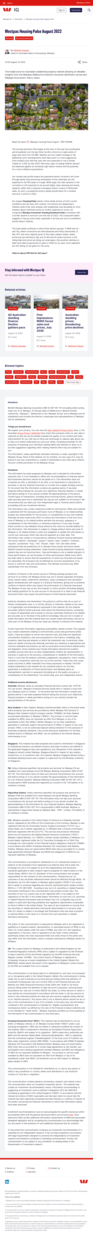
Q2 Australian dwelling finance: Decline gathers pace (17, 321)
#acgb (32, 377)
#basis (79, 377)
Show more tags (72, 382)
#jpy (43, 382)
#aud (8, 372)
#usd (52, 372)
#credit (9, 377)
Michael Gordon (47, 346)
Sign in (62, 10)
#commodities (11, 382)
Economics (19, 19)
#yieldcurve (20, 377)
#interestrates (31, 372)
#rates (75, 372)
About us (11, 1168)
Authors (10, 1172)
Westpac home (83, 2)
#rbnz (52, 382)
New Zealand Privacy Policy (60, 430)
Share (82, 62)
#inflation (42, 377)
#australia (18, 372)
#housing (13, 308)
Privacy (31, 1168)
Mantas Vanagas (18, 346)
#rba (70, 377)
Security (32, 1172)
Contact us (55, 1168)
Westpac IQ (7, 19)
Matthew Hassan (21, 50)
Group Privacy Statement (29, 433)
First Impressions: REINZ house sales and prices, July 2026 (45, 322)
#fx (36, 382)
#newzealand (63, 372)
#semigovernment (57, 377)
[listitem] (18, 322)
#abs (60, 382)
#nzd (44, 372)
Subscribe (76, 10)
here (71, 1115)
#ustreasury (26, 382)
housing (9, 38)
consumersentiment (24, 38)
